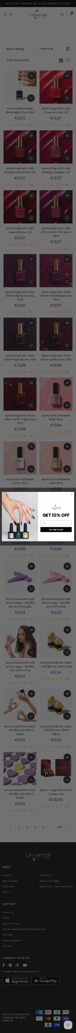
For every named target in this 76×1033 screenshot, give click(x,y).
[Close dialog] (71, 494)
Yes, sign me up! (56, 529)
